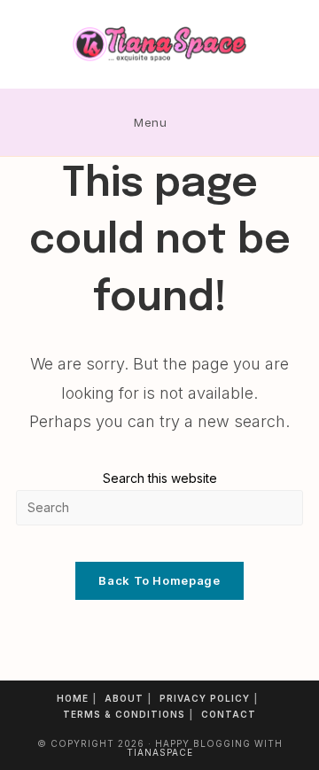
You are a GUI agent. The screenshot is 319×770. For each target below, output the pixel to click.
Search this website (160, 478)
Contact (228, 714)
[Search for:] (190, 122)
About (124, 698)
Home (73, 698)
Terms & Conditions (124, 714)
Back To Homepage (159, 580)
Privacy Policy (205, 698)
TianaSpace (160, 752)
